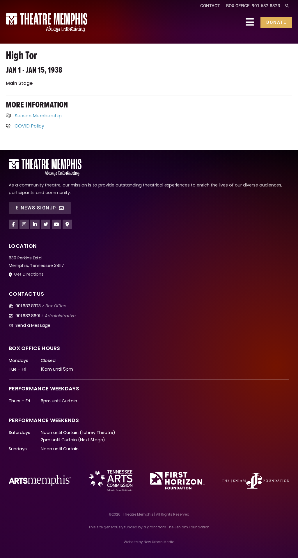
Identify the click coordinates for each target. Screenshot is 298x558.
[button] (286, 6)
